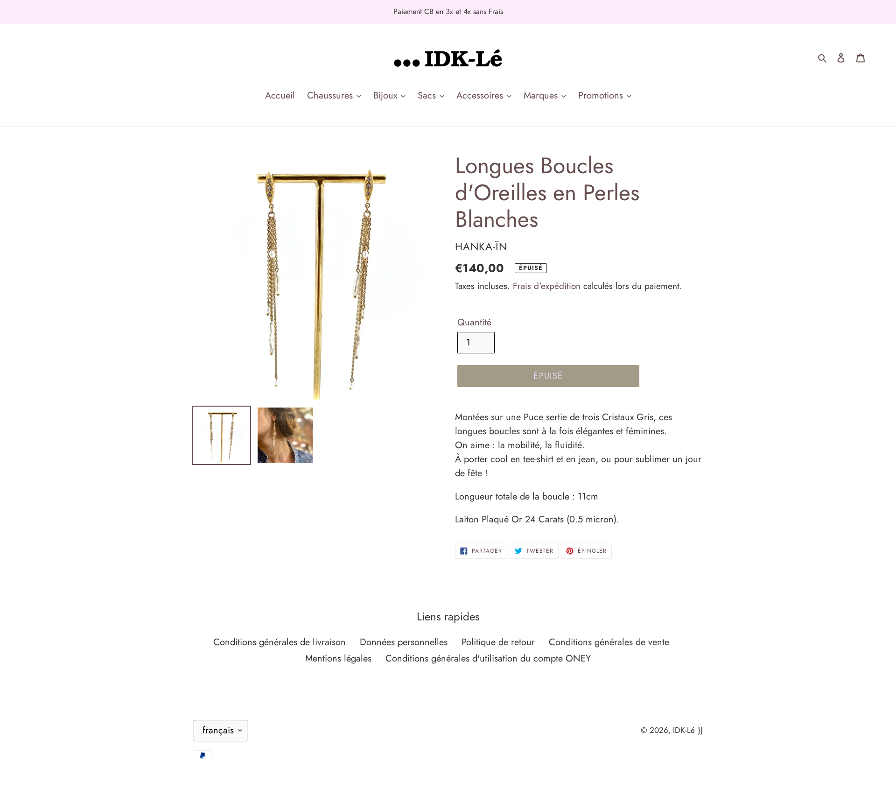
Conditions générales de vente (609, 642)
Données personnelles (404, 642)
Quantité (474, 322)
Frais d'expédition (547, 286)
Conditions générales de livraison (279, 642)
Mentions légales (338, 658)
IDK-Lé (684, 730)
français (218, 730)
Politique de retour (498, 642)
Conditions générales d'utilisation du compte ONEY (488, 658)
